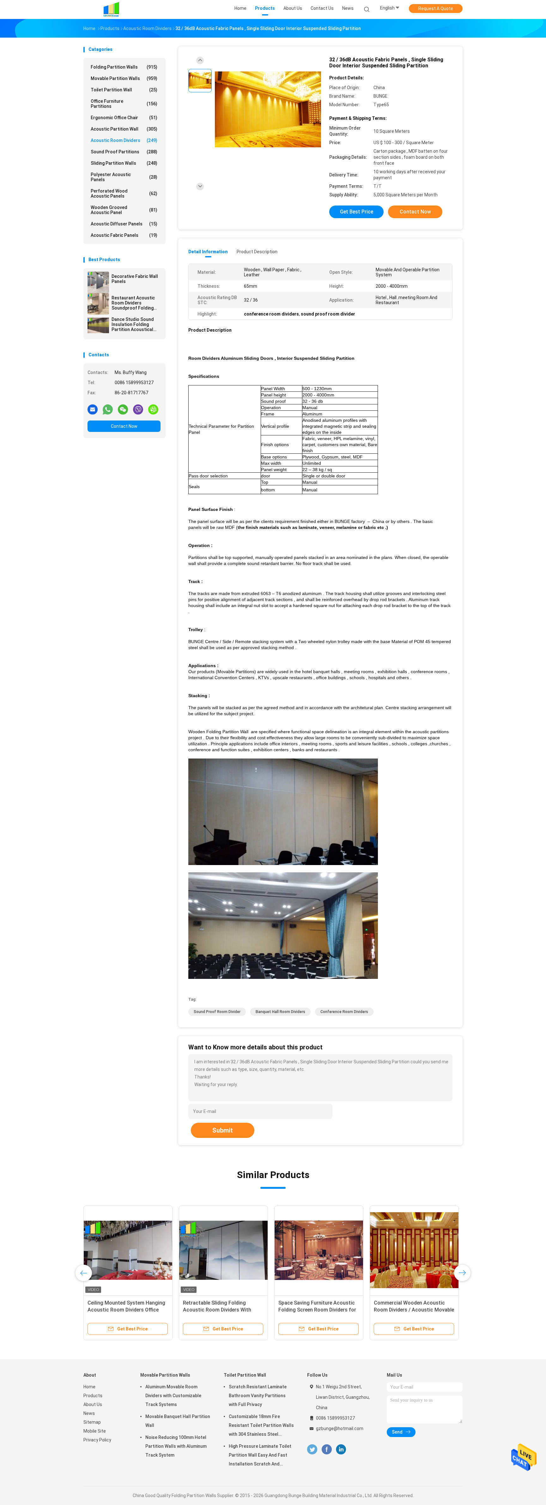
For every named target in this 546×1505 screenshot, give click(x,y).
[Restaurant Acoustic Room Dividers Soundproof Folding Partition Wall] (98, 304)
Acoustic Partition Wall (124, 129)
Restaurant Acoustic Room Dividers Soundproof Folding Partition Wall (133, 302)
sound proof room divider (217, 1012)
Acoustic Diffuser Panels (124, 223)
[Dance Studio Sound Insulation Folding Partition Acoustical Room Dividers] (98, 325)
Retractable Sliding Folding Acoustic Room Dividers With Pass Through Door (217, 1310)
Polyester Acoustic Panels (124, 177)
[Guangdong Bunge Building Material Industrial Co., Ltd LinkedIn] (341, 1449)
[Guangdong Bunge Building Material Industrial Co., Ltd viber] (138, 409)
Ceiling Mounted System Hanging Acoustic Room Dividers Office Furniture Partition (126, 1310)
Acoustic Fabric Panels (124, 235)
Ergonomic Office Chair (124, 117)
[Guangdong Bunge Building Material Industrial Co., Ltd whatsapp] (108, 409)
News (89, 1413)
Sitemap (92, 1422)
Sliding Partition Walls (124, 163)
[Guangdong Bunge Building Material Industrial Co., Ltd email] (93, 409)
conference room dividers (344, 1012)
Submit (222, 1130)
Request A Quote (435, 8)
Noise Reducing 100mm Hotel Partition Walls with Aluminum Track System (176, 1446)
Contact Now (124, 426)
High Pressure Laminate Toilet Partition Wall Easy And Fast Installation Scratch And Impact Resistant (260, 1456)
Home (89, 1386)
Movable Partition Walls (124, 78)
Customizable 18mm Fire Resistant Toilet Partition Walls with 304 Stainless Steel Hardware (261, 1426)
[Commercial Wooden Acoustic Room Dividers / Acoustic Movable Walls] (414, 1250)
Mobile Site (94, 1431)
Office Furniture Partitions (124, 104)
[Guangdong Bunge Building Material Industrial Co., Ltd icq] (153, 409)
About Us (92, 1404)
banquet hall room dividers (280, 1012)
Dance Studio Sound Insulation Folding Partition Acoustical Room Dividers (133, 324)
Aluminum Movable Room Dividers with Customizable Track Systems (173, 1395)
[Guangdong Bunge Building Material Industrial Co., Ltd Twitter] (312, 1449)
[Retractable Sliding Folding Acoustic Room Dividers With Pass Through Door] (223, 1250)
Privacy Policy (97, 1439)
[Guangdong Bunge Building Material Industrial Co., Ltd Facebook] (326, 1449)
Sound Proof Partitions (124, 151)
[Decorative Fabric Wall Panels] (98, 282)
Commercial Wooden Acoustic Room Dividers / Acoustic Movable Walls (414, 1310)
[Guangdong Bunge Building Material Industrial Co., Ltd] (111, 9)
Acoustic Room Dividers (124, 140)
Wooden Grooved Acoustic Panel (124, 210)
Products (92, 1395)
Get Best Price (356, 212)
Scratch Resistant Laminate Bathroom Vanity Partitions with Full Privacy (258, 1395)
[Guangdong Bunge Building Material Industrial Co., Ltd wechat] (123, 409)
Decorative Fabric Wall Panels (135, 279)
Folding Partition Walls (124, 67)
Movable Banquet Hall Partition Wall (177, 1421)
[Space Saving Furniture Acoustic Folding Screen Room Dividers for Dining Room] (319, 1250)
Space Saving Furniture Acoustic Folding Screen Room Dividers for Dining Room (317, 1310)
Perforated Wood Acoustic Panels (124, 193)
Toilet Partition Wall (124, 89)
